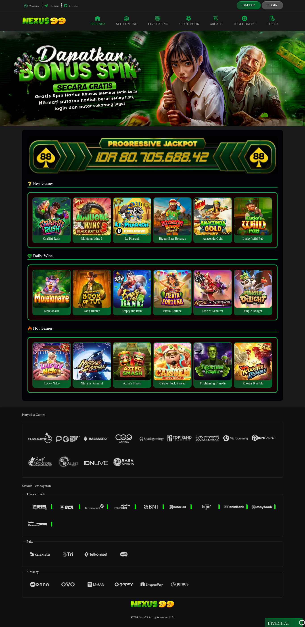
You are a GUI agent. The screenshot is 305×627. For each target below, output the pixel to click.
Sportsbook (189, 24)
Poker (272, 24)
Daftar (248, 5)
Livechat (73, 5)
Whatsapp (34, 5)
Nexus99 (143, 617)
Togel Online (245, 24)
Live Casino (158, 24)
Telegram (54, 5)
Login (272, 5)
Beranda (98, 24)
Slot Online (126, 24)
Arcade (216, 24)
